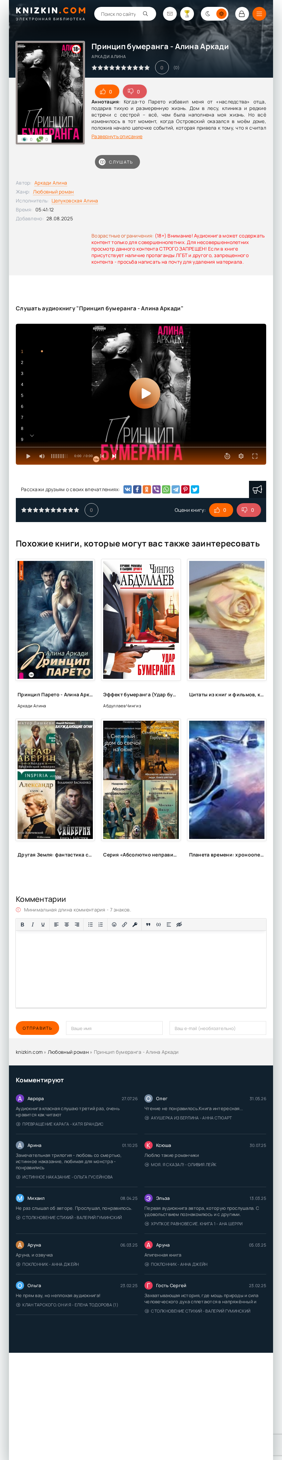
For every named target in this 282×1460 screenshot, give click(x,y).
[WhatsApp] (166, 489)
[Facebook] (137, 489)
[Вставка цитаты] (148, 924)
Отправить (37, 1028)
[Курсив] (33, 924)
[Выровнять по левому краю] (56, 924)
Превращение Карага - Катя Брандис (63, 1124)
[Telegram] (176, 489)
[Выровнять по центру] (67, 924)
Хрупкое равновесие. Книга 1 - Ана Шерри (196, 1224)
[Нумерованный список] (101, 924)
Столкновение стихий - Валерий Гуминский (72, 1217)
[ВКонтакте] (127, 489)
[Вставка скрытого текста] (179, 924)
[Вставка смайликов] (114, 924)
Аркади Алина (50, 182)
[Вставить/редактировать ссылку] (124, 924)
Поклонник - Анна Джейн (50, 1264)
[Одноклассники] (147, 489)
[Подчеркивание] (43, 924)
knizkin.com (29, 1052)
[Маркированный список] (90, 924)
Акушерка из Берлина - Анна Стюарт (191, 1118)
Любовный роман (53, 191)
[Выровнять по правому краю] (77, 924)
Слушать (121, 162)
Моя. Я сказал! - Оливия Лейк (183, 1165)
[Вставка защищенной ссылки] (135, 924)
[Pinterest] (185, 489)
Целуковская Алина (75, 200)
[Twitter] (195, 489)
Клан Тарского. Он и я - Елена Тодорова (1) (70, 1305)
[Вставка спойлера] (169, 924)
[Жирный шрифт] (22, 924)
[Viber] (156, 489)
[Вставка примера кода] (158, 924)
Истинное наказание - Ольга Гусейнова (67, 1177)
